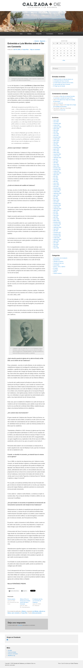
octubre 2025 (56, 125)
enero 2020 (56, 201)
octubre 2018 (56, 225)
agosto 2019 (56, 210)
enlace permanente (36, 613)
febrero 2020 (56, 200)
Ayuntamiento (56, 259)
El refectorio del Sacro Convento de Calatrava (38, 600)
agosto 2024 (56, 140)
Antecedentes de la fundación (60, 258)
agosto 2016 (56, 241)
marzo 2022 (56, 164)
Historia (29, 33)
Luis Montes (35, 611)
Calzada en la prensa (58, 261)
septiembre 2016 (57, 239)
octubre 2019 (56, 207)
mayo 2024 (56, 142)
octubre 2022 (56, 155)
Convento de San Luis (58, 263)
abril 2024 (55, 144)
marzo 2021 (56, 183)
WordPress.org (11, 655)
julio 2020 (55, 196)
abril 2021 (55, 181)
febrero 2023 (56, 152)
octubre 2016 (56, 237)
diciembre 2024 (56, 137)
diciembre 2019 (56, 203)
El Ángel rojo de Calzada (59, 86)
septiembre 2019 (57, 208)
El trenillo (55, 268)
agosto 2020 (56, 195)
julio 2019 (55, 212)
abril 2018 (55, 230)
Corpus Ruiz (25, 49)
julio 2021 (55, 176)
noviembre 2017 (57, 232)
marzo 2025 (56, 133)
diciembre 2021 (56, 167)
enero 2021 (56, 186)
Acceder (10, 650)
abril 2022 (55, 162)
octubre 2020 (56, 191)
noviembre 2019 (57, 205)
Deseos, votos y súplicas (59, 266)
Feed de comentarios (13, 653)
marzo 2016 (56, 247)
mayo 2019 (56, 215)
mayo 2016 (56, 244)
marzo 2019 (56, 218)
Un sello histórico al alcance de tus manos (63, 82)
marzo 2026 (56, 120)
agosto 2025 (56, 128)
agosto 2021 (56, 174)
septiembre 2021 (57, 173)
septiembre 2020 (57, 193)
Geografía (38, 33)
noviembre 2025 (57, 123)
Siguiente (43, 41)
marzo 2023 (56, 150)
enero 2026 (56, 121)
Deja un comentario (35, 49)
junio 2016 (55, 242)
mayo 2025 (56, 130)
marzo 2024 (56, 145)
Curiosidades (49, 33)
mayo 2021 (56, 179)
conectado (20, 625)
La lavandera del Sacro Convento (61, 81)
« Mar (63, 60)
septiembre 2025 (57, 127)
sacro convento (15, 613)
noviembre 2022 (57, 154)
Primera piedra (11, 599)
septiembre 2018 (57, 227)
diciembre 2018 (56, 222)
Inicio (21, 33)
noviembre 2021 (57, 169)
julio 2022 (55, 159)
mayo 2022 (56, 161)
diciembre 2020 (56, 188)
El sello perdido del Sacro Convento (61, 84)
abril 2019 (55, 217)
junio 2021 (55, 178)
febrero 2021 (56, 184)
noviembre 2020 (57, 190)
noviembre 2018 (57, 224)
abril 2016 (55, 246)
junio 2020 (55, 198)
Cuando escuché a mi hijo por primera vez (63, 79)
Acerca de (60, 33)
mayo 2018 (56, 229)
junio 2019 (55, 213)
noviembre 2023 (57, 147)
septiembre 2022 (57, 157)
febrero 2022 (56, 166)
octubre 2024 (56, 138)
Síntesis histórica (57, 273)
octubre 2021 (56, 171)
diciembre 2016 (56, 234)
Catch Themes (74, 663)
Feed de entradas (12, 652)
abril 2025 (55, 132)
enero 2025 (56, 135)
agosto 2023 (56, 149)
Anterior (36, 41)
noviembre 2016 (57, 236)
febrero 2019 (56, 220)
